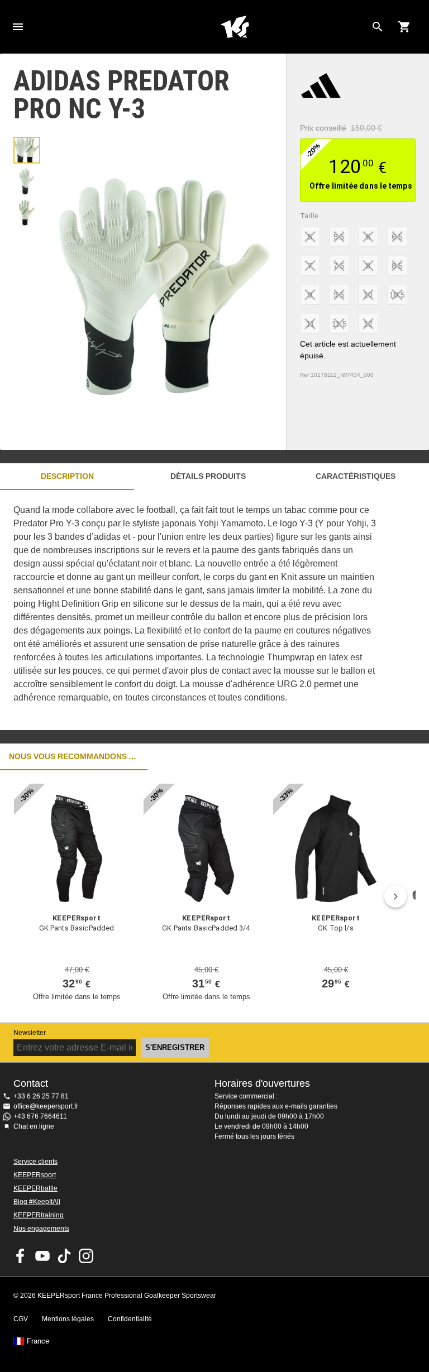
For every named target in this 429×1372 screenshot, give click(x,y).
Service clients (35, 1161)
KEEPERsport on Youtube (42, 1256)
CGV (20, 1319)
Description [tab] (67, 476)
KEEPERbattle (35, 1188)
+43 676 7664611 (40, 1116)
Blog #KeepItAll (36, 1202)
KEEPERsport (34, 1175)
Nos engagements (41, 1228)
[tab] (26, 150)
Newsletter (29, 1033)
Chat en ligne (33, 1126)
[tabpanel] (195, 610)
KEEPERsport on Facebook (20, 1256)
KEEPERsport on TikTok (64, 1256)
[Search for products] (377, 27)
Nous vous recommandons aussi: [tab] (74, 756)
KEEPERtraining (38, 1215)
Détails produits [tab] (208, 476)
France (38, 1341)
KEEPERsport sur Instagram (86, 1256)
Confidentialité (130, 1319)
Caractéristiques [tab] (355, 476)
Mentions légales (68, 1319)
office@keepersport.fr (45, 1106)
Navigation (17, 26)
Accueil (234, 27)
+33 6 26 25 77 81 (41, 1096)
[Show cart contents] (404, 27)
